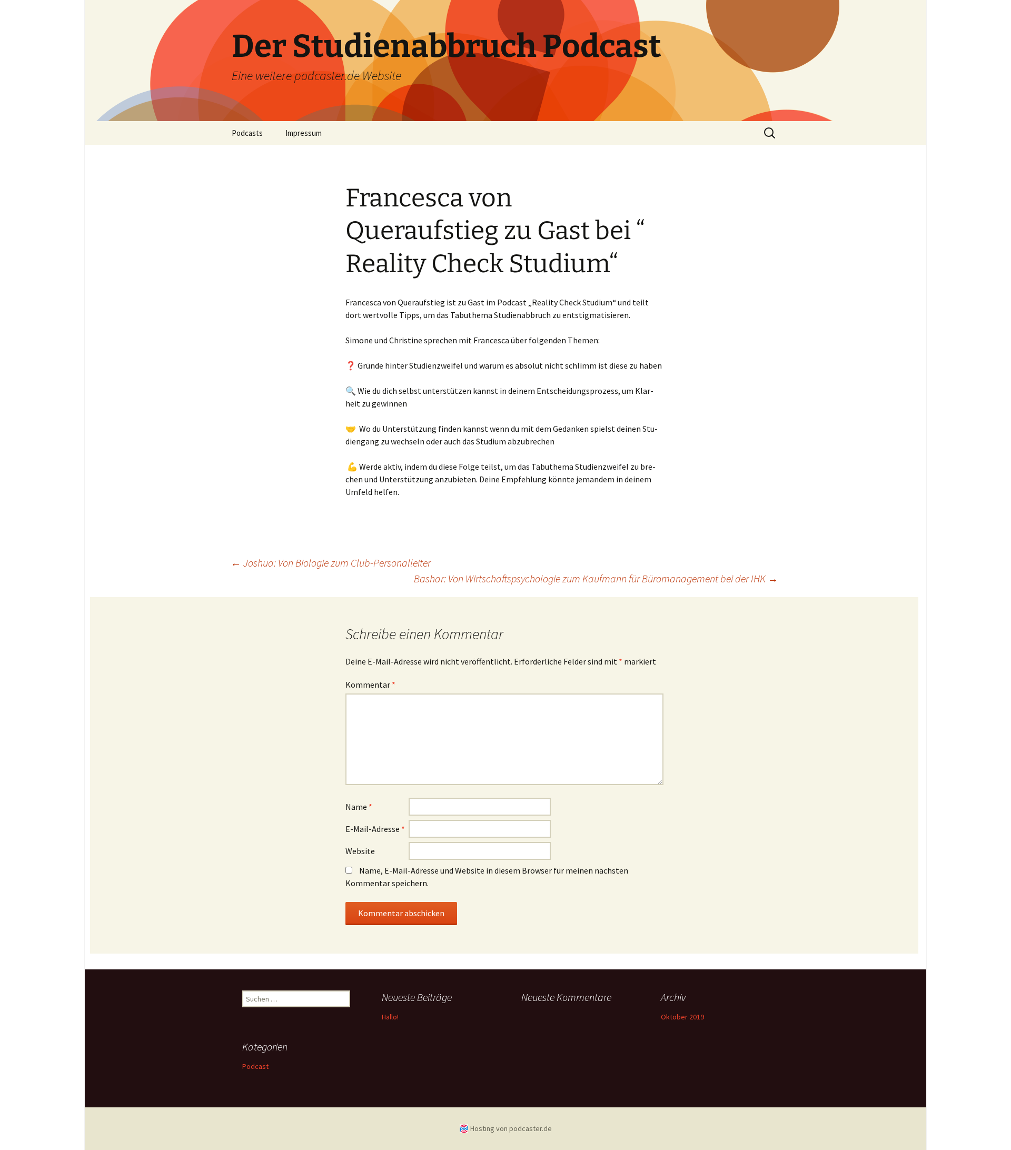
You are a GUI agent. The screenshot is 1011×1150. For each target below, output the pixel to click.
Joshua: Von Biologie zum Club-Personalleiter (331, 562)
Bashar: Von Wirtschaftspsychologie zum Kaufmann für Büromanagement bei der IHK (596, 578)
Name (358, 806)
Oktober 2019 (682, 1017)
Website (360, 851)
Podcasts (247, 133)
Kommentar (370, 684)
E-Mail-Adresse (375, 829)
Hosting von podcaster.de (511, 1128)
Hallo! (390, 1017)
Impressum (303, 133)
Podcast (255, 1066)
